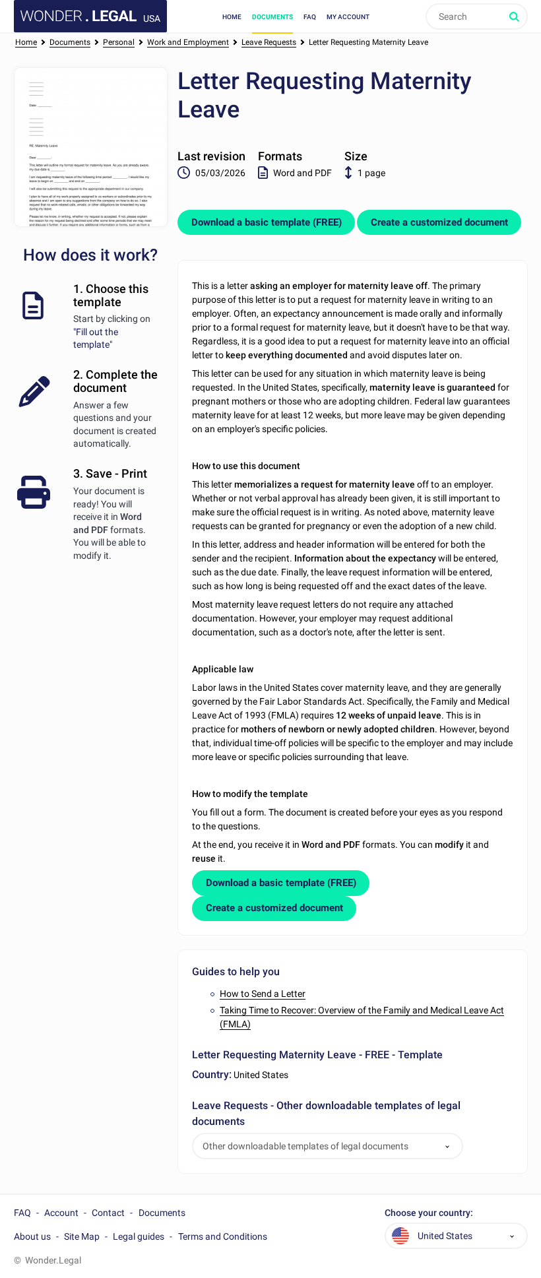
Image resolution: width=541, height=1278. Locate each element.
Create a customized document (439, 222)
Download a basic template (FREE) (266, 222)
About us (32, 1236)
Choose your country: (429, 1213)
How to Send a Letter (262, 993)
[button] (447, 1146)
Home (231, 16)
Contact (108, 1212)
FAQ (309, 16)
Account (61, 1212)
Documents (272, 16)
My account (348, 16)
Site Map (82, 1236)
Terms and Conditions (222, 1236)
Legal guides (138, 1236)
